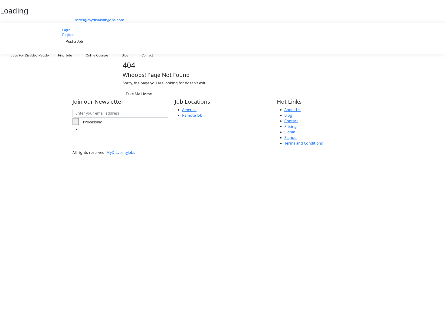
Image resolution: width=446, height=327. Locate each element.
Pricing (290, 126)
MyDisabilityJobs (120, 152)
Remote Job (192, 115)
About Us (292, 109)
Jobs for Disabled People (30, 55)
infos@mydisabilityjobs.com (99, 20)
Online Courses (97, 55)
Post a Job (74, 41)
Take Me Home (139, 93)
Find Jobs (65, 55)
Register (68, 34)
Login (66, 30)
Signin (289, 132)
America (189, 109)
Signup (290, 137)
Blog (125, 55)
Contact (147, 55)
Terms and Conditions (303, 143)
